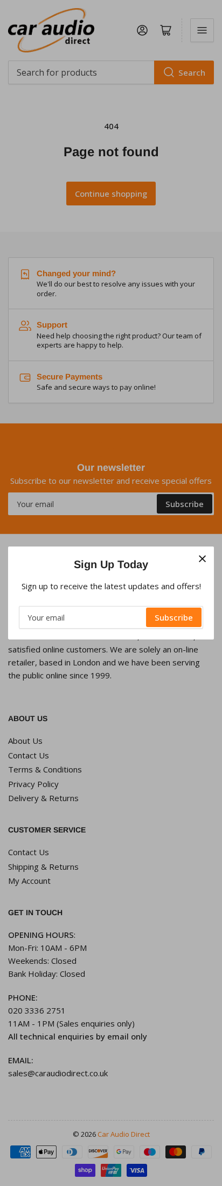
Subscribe (174, 617)
